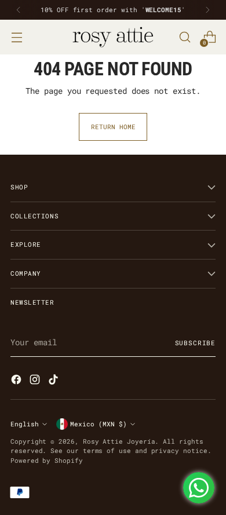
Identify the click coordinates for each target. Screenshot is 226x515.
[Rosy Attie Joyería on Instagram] (36, 381)
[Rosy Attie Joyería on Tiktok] (54, 381)
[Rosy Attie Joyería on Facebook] (17, 381)
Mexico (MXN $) (98, 423)
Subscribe (195, 342)
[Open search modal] (184, 37)
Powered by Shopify (46, 460)
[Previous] (18, 10)
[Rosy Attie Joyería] (113, 37)
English (24, 423)
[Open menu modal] (16, 37)
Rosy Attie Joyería (119, 441)
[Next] (207, 10)
